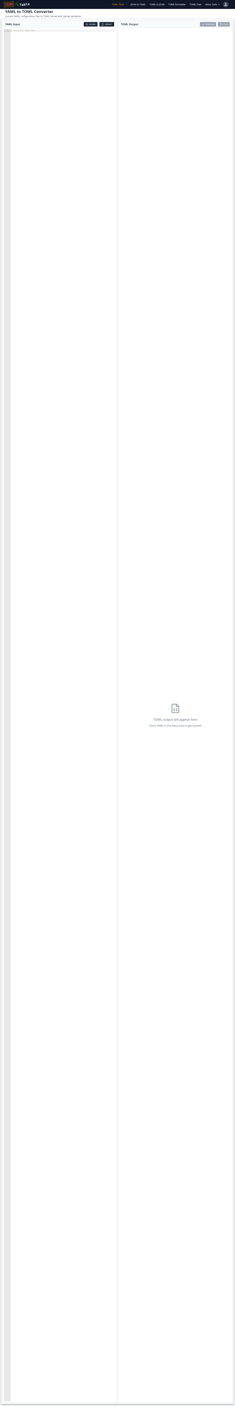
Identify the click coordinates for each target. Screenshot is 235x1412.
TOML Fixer (196, 4)
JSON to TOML (138, 4)
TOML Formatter (177, 4)
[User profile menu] (226, 4)
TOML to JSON (156, 4)
